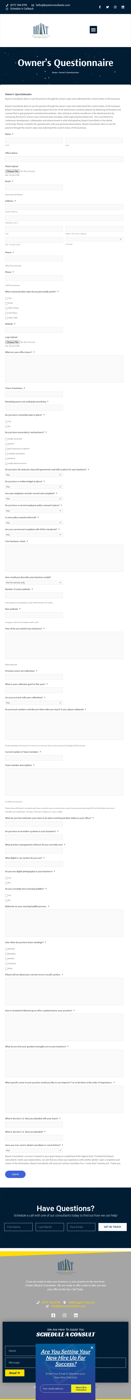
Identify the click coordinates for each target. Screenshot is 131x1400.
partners (11, 458)
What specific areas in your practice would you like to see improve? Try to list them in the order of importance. (60, 1082)
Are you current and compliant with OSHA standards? (32, 529)
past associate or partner (19, 449)
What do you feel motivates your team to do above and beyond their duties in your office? (49, 818)
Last (67, 145)
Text (10, 298)
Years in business (15, 388)
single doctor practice (17, 463)
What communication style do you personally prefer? (32, 291)
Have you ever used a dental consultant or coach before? (34, 1145)
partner (11, 444)
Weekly (11, 958)
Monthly (11, 949)
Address (10, 201)
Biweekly (12, 954)
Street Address (11, 212)
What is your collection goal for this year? (26, 684)
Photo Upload (11, 166)
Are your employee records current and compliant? (31, 493)
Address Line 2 (11, 223)
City (7, 234)
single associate (15, 439)
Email (9, 181)
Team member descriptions (19, 765)
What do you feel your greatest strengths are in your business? (37, 1046)
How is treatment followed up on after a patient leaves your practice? (40, 1010)
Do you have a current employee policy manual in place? (33, 505)
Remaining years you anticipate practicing (26, 401)
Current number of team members (23, 752)
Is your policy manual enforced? (22, 517)
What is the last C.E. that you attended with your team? (32, 1118)
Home (54, 72)
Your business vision (16, 541)
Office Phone (13, 308)
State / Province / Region (76, 234)
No (9, 426)
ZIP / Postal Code (12, 245)
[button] (93, 29)
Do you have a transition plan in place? (25, 415)
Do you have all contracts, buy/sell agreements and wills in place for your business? (47, 469)
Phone (9, 252)
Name (9, 134)
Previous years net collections (21, 671)
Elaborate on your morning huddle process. (27, 906)
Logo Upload (11, 337)
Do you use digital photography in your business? (30, 871)
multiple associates (16, 454)
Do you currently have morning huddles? (26, 889)
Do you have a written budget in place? (25, 481)
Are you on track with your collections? (25, 697)
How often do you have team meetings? (25, 942)
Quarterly (12, 963)
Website (10, 324)
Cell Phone (12, 313)
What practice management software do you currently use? (35, 844)
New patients (12, 609)
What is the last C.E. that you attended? (25, 1132)
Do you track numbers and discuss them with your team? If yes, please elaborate (45, 709)
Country (69, 244)
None (10, 968)
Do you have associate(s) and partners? (25, 432)
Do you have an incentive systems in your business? (31, 831)
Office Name (11, 153)
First (7, 145)
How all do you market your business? (25, 628)
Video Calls (13, 318)
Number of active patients (19, 589)
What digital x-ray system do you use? (25, 858)
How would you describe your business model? (28, 577)
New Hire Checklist (81, 1388)
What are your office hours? (19, 352)
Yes (9, 421)
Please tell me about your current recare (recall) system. (34, 974)
